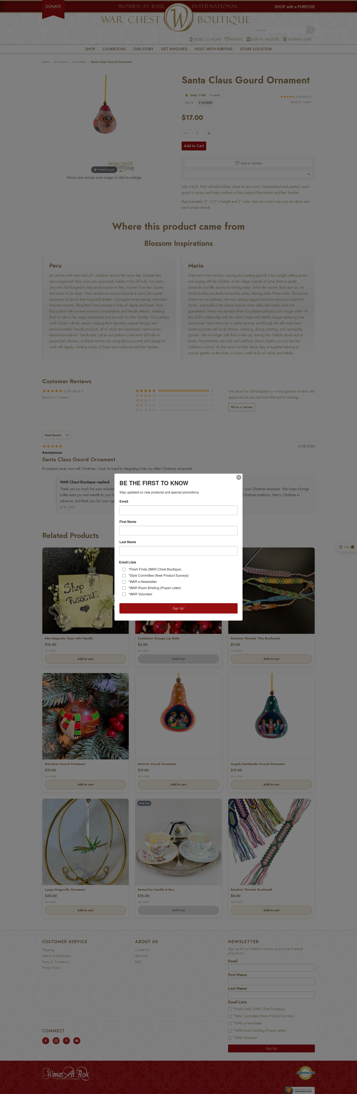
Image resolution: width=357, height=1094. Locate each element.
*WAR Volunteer (140, 594)
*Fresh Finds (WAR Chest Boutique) (155, 569)
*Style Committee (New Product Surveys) (159, 575)
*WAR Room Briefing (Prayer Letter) (155, 587)
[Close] (238, 477)
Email (123, 501)
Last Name (127, 542)
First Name (127, 521)
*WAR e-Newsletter (143, 581)
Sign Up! (178, 608)
